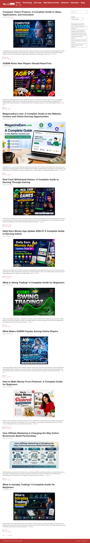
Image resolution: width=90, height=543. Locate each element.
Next (11, 535)
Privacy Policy (84, 540)
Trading (5, 325)
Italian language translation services (77, 37)
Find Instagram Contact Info (77, 24)
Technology (27, 3)
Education (75, 3)
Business (65, 3)
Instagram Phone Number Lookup (79, 33)
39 (8, 535)
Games (5, 107)
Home (18, 3)
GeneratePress (20, 540)
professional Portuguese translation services (79, 41)
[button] (20, 5)
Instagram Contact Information (78, 31)
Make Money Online (51, 3)
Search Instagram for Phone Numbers (77, 46)
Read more (54, 54)
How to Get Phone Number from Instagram (78, 27)
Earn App (37, 3)
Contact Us (78, 540)
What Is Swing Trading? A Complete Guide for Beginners (33, 282)
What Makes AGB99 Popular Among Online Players (30, 331)
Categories (73, 16)
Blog (83, 3)
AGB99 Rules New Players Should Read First (27, 63)
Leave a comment (7, 58)
